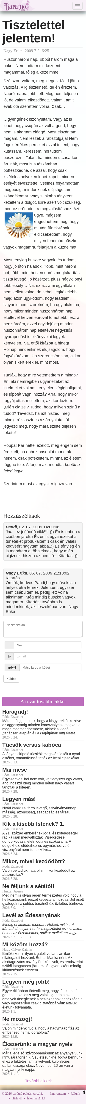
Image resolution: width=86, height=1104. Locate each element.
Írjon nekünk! (36, 1098)
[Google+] (57, 1098)
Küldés (11, 678)
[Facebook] (49, 1098)
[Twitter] (64, 1098)
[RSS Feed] (71, 1098)
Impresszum (58, 1093)
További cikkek (39, 1081)
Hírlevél (17, 1098)
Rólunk (75, 1093)
